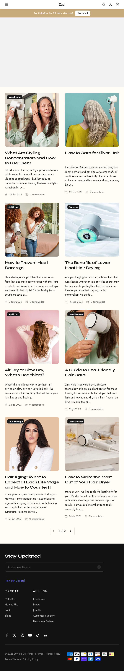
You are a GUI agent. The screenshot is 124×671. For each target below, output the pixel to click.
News (36, 605)
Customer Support (44, 616)
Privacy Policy (53, 653)
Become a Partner (43, 621)
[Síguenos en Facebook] (7, 635)
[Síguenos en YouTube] (30, 635)
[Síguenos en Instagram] (22, 635)
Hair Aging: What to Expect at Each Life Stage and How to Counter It (32, 482)
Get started (82, 13)
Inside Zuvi (39, 599)
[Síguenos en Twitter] (15, 635)
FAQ (7, 610)
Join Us (37, 610)
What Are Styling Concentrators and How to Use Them (30, 158)
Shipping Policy (30, 659)
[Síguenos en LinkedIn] (45, 635)
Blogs (8, 616)
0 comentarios (37, 194)
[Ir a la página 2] (70, 531)
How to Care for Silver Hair (92, 153)
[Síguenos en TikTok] (38, 635)
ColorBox (10, 599)
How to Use (11, 605)
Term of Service (13, 659)
